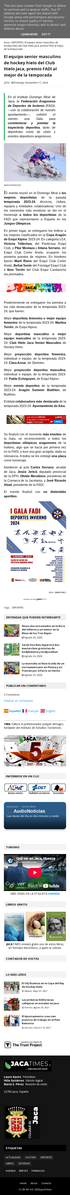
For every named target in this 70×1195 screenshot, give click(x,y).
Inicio (7, 42)
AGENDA (54, 893)
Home (23, 1183)
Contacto (46, 1183)
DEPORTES (17, 42)
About (34, 1183)
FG (8, 82)
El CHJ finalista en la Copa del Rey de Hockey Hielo (43, 984)
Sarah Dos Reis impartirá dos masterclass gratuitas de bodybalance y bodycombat (40, 648)
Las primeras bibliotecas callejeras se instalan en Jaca (40, 1001)
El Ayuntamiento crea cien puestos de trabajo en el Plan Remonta (41, 1020)
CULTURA (30, 1157)
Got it (46, 34)
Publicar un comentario (18, 701)
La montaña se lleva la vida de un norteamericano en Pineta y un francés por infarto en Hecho (43, 667)
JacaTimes (46, 1189)
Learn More (29, 34)
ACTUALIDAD (13, 1157)
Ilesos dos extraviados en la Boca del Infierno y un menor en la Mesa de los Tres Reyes (43, 629)
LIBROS (10, 1163)
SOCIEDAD (24, 1163)
